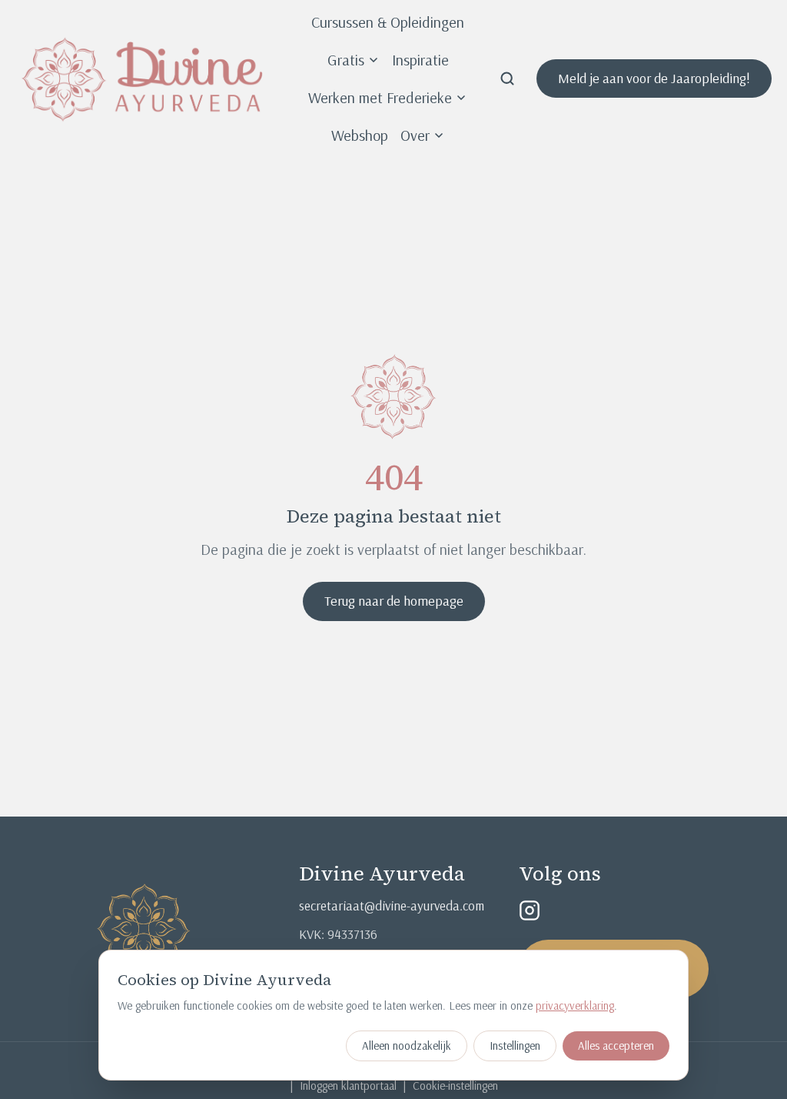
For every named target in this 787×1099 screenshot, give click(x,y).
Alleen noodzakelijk (406, 1045)
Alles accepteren (616, 1045)
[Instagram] (529, 910)
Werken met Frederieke (380, 97)
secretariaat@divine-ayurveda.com (391, 905)
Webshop (359, 135)
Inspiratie (420, 59)
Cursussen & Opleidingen (387, 22)
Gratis (345, 59)
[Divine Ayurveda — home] (142, 78)
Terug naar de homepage (393, 601)
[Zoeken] (507, 78)
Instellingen (515, 1045)
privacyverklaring (575, 1005)
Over (415, 135)
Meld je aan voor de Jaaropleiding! (654, 78)
